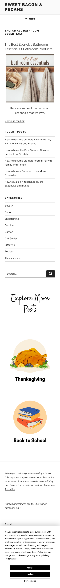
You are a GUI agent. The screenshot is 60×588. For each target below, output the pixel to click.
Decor (8, 212)
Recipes (9, 251)
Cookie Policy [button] (37, 552)
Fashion (9, 225)
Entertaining (12, 218)
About (8, 524)
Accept (30, 568)
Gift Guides (11, 238)
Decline (30, 574)
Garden (9, 232)
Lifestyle (10, 244)
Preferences (30, 581)
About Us (10, 489)
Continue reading (14, 121)
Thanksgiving (12, 258)
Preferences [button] (11, 559)
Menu (32, 18)
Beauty (9, 205)
